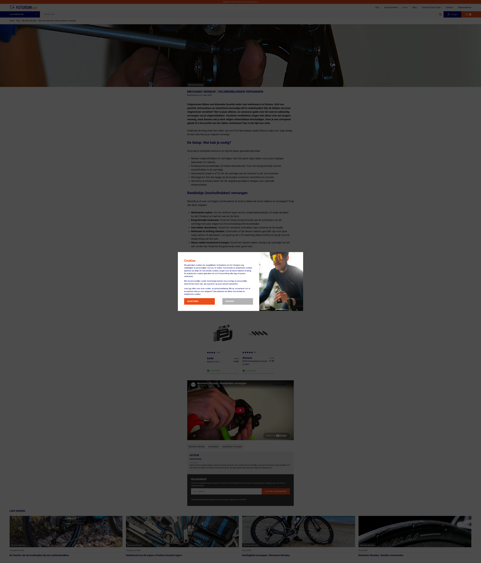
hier (190, 288)
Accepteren (192, 301)
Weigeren (229, 301)
